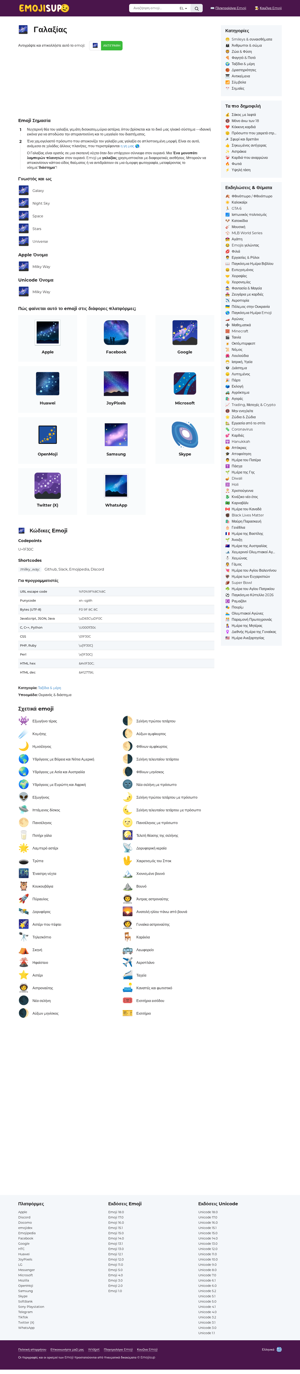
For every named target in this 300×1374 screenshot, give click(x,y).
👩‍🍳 (268, 8)
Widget (94, 1349)
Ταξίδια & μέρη (49, 688)
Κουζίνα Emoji (147, 1349)
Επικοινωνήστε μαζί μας (67, 1349)
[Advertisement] (116, 83)
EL (182, 8)
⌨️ (228, 8)
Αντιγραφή (111, 46)
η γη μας (127, 146)
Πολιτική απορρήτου (32, 1349)
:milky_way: (30, 569)
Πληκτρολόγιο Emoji (118, 1349)
